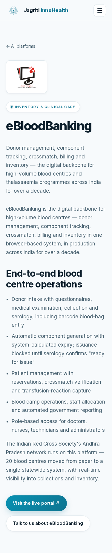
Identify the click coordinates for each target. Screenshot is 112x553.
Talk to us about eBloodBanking (48, 523)
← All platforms (20, 46)
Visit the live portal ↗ (36, 503)
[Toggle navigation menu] (99, 10)
